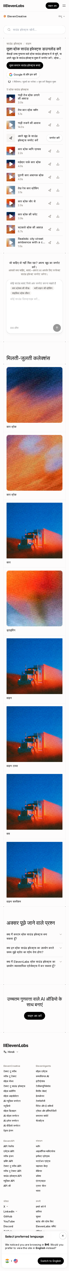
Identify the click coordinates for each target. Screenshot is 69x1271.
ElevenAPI (9, 1140)
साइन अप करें (35, 1016)
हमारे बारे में (41, 1206)
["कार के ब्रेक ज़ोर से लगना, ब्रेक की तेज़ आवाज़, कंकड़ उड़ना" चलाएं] (34, 216)
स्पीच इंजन (8, 1156)
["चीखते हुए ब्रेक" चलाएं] (34, 229)
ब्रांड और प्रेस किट (45, 1221)
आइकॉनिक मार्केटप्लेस (45, 1151)
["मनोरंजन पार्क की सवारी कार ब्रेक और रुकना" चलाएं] (34, 164)
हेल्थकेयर (40, 1095)
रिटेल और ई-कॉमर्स (44, 1105)
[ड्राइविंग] (34, 602)
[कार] (34, 534)
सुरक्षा (38, 1216)
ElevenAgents (43, 1065)
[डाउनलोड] (57, 98)
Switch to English (51, 1261)
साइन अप (52, 5)
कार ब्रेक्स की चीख (20, 288)
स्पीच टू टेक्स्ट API (12, 1170)
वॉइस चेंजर (8, 1081)
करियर (39, 1211)
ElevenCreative (12, 1065)
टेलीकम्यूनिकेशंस (43, 1086)
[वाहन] (34, 669)
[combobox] (37, 30)
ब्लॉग (38, 1146)
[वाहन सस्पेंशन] (34, 873)
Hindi (11, 1052)
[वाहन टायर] (34, 737)
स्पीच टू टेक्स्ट (10, 1076)
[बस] (34, 805)
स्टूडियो (7, 1105)
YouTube (9, 1221)
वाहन (28, 44)
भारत (38, 1190)
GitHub (8, 1216)
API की (7, 1185)
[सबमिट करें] (57, 328)
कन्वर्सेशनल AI (42, 1076)
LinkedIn (9, 1211)
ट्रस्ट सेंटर (41, 1185)
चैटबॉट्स (40, 1120)
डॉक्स (38, 1175)
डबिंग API (8, 1161)
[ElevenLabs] (13, 5)
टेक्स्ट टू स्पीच (10, 1071)
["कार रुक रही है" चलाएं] (34, 125)
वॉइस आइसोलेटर (11, 1095)
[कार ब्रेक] (34, 398)
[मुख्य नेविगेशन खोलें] (64, 5)
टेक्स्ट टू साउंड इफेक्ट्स (14, 1086)
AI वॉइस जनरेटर (11, 1115)
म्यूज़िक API (9, 1180)
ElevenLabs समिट (46, 1226)
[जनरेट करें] (34, 138)
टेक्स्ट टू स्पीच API (12, 1165)
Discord (8, 1226)
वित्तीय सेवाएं (41, 1091)
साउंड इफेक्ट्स (14, 44)
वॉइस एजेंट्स (41, 1071)
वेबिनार (39, 1170)
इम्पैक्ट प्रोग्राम (43, 1156)
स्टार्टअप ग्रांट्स (43, 1161)
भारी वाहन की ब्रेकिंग (43, 288)
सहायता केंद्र (42, 1165)
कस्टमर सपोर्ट (42, 1115)
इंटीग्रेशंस (40, 1081)
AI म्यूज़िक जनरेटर (12, 1100)
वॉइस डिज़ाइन (10, 1110)
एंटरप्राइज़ (40, 1180)
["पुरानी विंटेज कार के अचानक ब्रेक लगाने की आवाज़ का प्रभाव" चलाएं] (34, 177)
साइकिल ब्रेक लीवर (21, 293)
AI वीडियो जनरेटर (12, 1125)
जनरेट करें (54, 138)
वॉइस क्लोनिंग (10, 1091)
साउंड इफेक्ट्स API (13, 1175)
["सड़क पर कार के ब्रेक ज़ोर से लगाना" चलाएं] (34, 203)
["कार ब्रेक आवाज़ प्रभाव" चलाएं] (34, 151)
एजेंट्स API (9, 1151)
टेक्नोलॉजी (40, 1100)
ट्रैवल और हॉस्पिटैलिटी (46, 1110)
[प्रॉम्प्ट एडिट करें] (49, 98)
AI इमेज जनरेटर (11, 1120)
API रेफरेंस (9, 1146)
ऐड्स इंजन (8, 1130)
